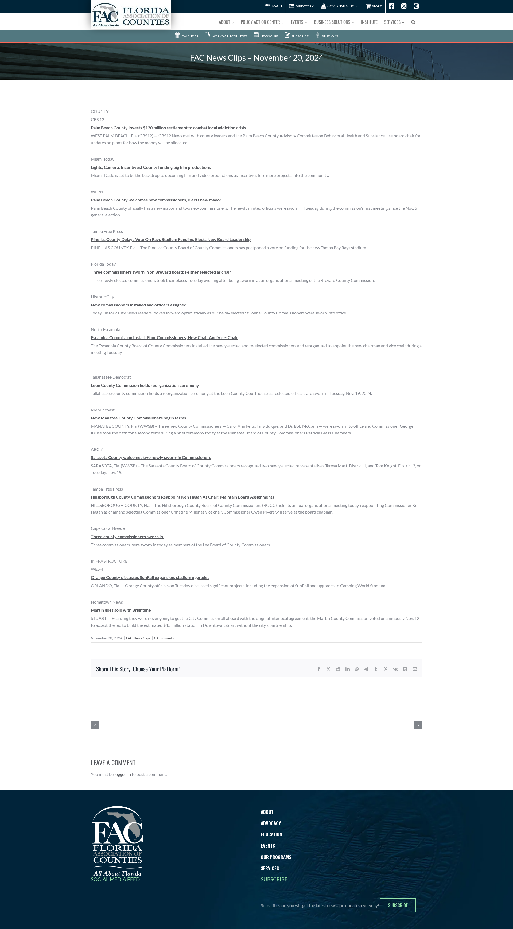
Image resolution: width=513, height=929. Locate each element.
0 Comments (164, 638)
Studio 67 (329, 36)
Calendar (190, 36)
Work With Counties (229, 36)
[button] (413, 21)
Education (271, 834)
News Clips (269, 36)
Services (270, 868)
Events (268, 845)
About (267, 811)
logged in (122, 774)
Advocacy (271, 822)
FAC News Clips (138, 638)
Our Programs (276, 856)
